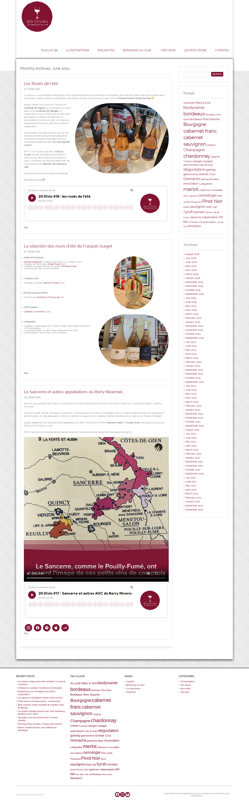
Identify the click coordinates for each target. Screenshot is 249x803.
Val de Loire (82, 769)
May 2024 (190, 350)
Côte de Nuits (206, 165)
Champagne (194, 150)
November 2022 (194, 417)
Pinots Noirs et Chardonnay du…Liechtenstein (39, 701)
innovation (191, 183)
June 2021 (190, 481)
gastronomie (190, 174)
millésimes (204, 190)
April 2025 (191, 310)
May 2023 (190, 393)
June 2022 (190, 437)
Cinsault (187, 161)
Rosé (186, 207)
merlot (191, 189)
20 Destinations (77, 50)
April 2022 (190, 445)
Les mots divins (195, 50)
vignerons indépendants (204, 217)
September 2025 (194, 294)
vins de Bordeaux (207, 222)
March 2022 (191, 449)
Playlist (48, 50)
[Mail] (127, 794)
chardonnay (196, 156)
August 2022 (192, 429)
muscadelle (217, 190)
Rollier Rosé (54, 264)
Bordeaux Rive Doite (101, 690)
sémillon (199, 212)
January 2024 (192, 365)
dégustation (194, 169)
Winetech (194, 226)
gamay (211, 170)
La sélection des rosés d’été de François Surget (68, 246)
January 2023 (192, 409)
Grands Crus (207, 174)
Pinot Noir (212, 201)
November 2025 (194, 286)
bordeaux (194, 114)
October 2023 (193, 377)
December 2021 (194, 461)
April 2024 (191, 353)
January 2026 (192, 278)
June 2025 (191, 302)
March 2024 (191, 357)
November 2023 (194, 373)
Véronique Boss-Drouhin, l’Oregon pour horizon (40, 724)
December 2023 (194, 370)
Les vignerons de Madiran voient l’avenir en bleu (40, 698)
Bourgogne (194, 124)
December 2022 (194, 413)
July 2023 (190, 385)
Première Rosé (69, 266)
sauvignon (197, 207)
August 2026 (192, 254)
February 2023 (193, 405)
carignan (211, 145)
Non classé (185, 685)
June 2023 (191, 389)
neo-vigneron (190, 196)
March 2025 (191, 314)
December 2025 (194, 282)
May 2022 (190, 441)
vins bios (193, 222)
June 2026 (191, 262)
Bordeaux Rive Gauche (205, 119)
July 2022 (190, 433)
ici (66, 173)
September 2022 (194, 425)
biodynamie (194, 107)
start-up (211, 206)
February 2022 (193, 453)
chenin (215, 156)
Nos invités (106, 50)
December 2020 (194, 505)
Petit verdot (106, 753)
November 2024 (194, 330)
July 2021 (190, 477)
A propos (222, 50)
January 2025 (192, 322)
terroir (209, 212)
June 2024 (191, 345)
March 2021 (191, 493)
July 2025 (190, 298)
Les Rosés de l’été (41, 83)
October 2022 (192, 421)
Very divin (168, 50)
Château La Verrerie (34, 311)
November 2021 (194, 465)
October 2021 (192, 469)
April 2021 (190, 489)
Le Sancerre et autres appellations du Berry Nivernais (73, 391)
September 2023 (194, 382)
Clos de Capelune (33, 262)
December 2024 (194, 326)
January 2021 (192, 501)
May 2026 (190, 266)
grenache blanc (210, 179)
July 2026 (190, 258)
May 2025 (190, 306)
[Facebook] (117, 794)
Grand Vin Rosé (51, 283)
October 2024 (193, 333)
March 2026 (191, 274)
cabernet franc (200, 131)
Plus (26, 227)
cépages (197, 161)
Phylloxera (196, 202)
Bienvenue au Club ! (137, 50)
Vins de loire (107, 774)
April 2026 (191, 270)
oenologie (208, 195)
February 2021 (193, 497)
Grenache (191, 179)
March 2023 (191, 401)
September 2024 (194, 338)
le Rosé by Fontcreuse (48, 297)
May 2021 (190, 485)
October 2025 (193, 290)
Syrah (188, 211)
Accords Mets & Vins (197, 102)
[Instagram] (122, 794)
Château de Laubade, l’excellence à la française (40, 688)
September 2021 (194, 473)
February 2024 (193, 362)
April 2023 (191, 397)
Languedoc (206, 183)
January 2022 (192, 457)
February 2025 (193, 318)
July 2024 (190, 342)
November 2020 (194, 509)
